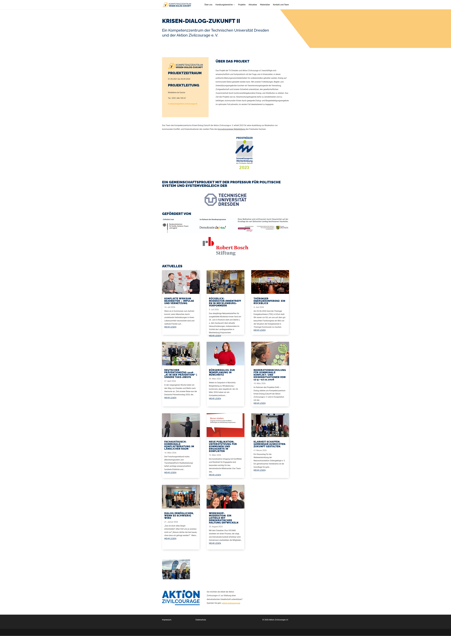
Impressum (166, 620)
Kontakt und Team (281, 5)
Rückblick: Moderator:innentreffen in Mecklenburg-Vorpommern (225, 302)
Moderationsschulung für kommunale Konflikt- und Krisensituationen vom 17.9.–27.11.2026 (270, 375)
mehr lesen (170, 327)
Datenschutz (201, 620)
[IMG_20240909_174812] (176, 579)
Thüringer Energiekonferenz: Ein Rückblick (269, 301)
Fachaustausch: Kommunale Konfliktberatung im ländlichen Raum (179, 445)
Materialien (265, 5)
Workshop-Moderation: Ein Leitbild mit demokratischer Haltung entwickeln (223, 518)
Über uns (208, 5)
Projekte (241, 5)
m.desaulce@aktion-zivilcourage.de (182, 104)
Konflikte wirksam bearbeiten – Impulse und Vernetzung (179, 301)
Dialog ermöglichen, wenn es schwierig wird (179, 515)
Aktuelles (253, 5)
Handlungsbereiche (224, 5)
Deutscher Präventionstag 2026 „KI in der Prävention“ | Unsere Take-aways (180, 374)
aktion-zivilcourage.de (231, 603)
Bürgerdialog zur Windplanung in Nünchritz (222, 372)
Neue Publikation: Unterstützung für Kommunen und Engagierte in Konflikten (223, 446)
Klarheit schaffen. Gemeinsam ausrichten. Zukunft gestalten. (270, 444)
